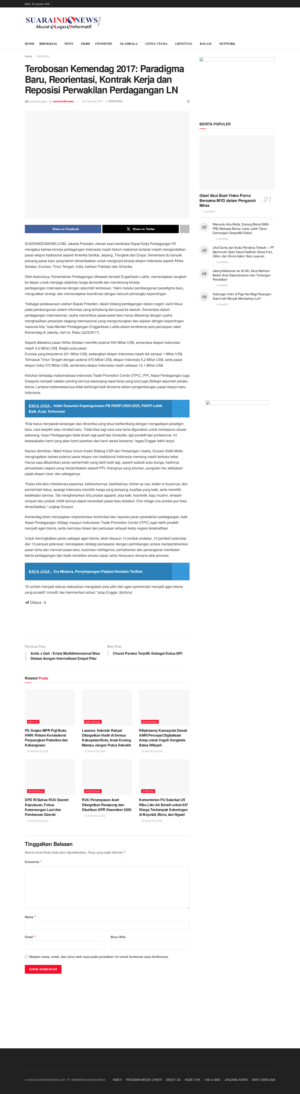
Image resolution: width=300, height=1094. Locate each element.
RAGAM (205, 43)
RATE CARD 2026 (263, 1080)
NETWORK (227, 43)
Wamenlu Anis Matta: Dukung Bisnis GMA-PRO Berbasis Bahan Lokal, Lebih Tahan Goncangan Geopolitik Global (241, 228)
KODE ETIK (192, 1080)
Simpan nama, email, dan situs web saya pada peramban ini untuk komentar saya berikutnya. (99, 956)
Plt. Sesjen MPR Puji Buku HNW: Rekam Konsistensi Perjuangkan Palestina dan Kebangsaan (46, 738)
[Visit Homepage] (63, 23)
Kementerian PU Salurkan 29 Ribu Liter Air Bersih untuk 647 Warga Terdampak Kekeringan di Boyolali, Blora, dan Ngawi (163, 807)
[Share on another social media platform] (185, 229)
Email (30, 937)
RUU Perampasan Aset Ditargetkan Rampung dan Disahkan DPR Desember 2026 (106, 804)
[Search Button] (273, 43)
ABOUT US (173, 1080)
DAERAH (148, 791)
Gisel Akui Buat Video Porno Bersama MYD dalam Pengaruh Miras (227, 200)
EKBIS (85, 43)
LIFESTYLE (183, 43)
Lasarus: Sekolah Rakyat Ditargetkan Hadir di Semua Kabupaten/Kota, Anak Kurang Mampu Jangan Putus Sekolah (106, 738)
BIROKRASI (48, 43)
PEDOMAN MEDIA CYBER (143, 1080)
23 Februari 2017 (92, 101)
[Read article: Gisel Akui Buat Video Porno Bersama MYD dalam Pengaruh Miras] (237, 162)
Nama (30, 917)
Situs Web (118, 937)
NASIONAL (43, 56)
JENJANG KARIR (236, 1080)
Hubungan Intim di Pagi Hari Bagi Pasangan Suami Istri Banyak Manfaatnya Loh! (242, 296)
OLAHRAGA (129, 43)
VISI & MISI (212, 1080)
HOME (29, 43)
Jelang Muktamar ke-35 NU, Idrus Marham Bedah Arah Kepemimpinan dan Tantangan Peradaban (242, 275)
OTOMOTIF (103, 43)
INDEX (117, 1080)
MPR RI (33, 721)
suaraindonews (63, 101)
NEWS (68, 43)
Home (28, 56)
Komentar (33, 862)
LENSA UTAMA (156, 43)
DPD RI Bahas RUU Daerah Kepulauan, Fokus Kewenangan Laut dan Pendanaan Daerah (47, 807)
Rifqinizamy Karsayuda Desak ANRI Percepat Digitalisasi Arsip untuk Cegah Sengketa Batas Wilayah (163, 738)
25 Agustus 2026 (37, 751)
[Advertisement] (107, 622)
